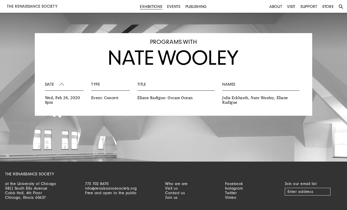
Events (173, 6)
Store (328, 6)
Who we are (176, 183)
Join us (171, 197)
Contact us (175, 192)
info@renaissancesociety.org (111, 188)
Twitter (231, 192)
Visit (291, 6)
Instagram (234, 188)
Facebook (234, 183)
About (275, 6)
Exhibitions (151, 6)
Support (309, 6)
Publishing (196, 6)
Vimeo (230, 197)
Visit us (171, 188)
